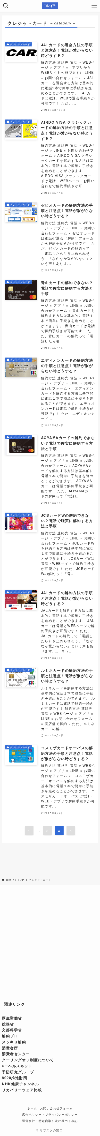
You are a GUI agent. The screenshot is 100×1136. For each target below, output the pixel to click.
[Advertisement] (50, 942)
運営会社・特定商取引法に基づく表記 (50, 1121)
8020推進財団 (14, 1077)
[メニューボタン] (94, 6)
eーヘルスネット (17, 1066)
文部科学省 (12, 1029)
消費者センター (16, 1053)
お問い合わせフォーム (56, 1108)
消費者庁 (10, 1048)
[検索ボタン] (6, 6)
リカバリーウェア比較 (22, 1089)
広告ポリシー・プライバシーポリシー (50, 1114)
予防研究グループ (18, 1072)
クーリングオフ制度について (28, 1059)
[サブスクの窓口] (50, 6)
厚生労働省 (12, 1018)
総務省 (8, 1024)
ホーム (32, 1108)
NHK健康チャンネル (20, 1083)
